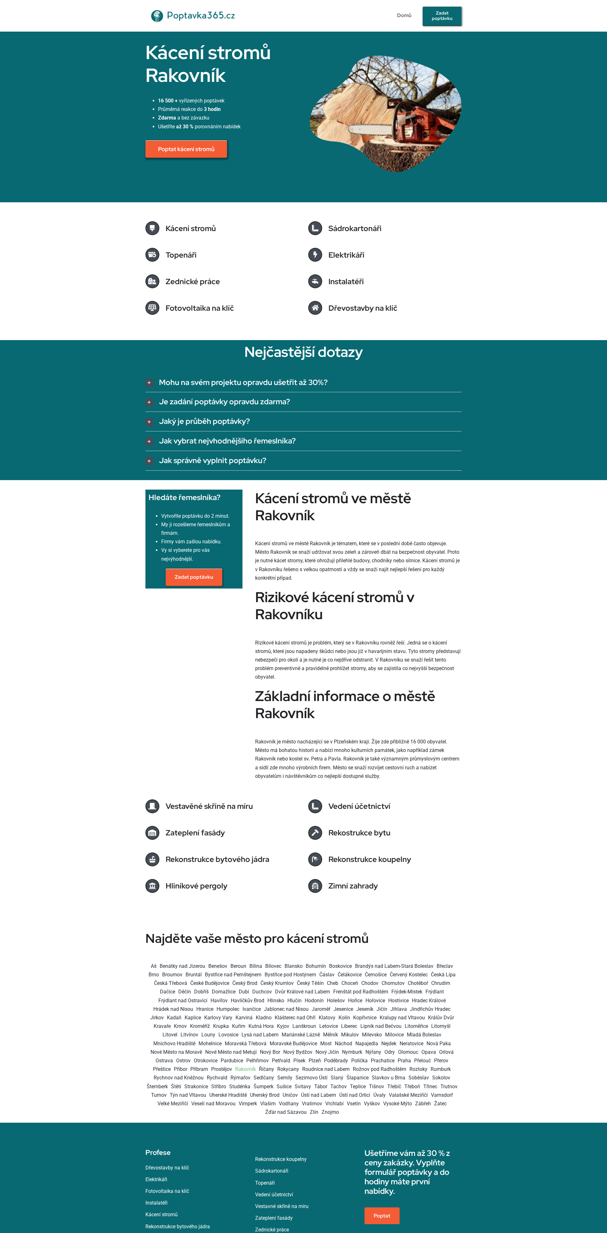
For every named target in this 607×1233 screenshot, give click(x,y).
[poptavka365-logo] (193, 7)
